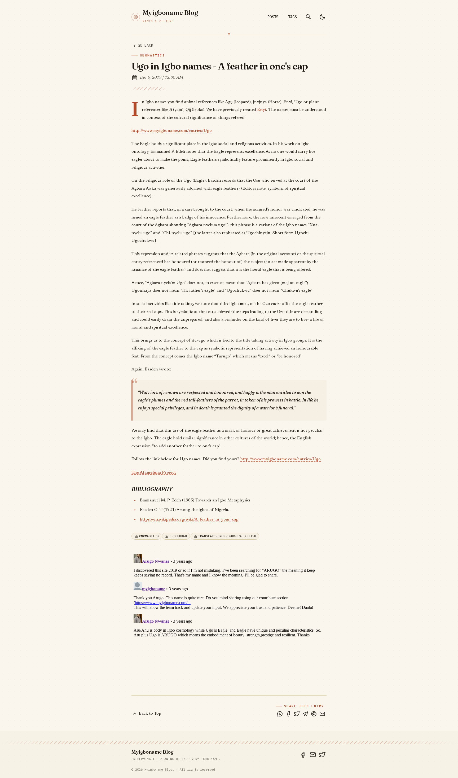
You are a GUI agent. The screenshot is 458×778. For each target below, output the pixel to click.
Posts (273, 17)
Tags (292, 17)
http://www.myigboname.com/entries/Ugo (171, 131)
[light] (322, 17)
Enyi (261, 110)
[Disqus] (229, 618)
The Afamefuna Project (153, 472)
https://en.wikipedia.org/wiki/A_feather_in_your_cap (189, 519)
